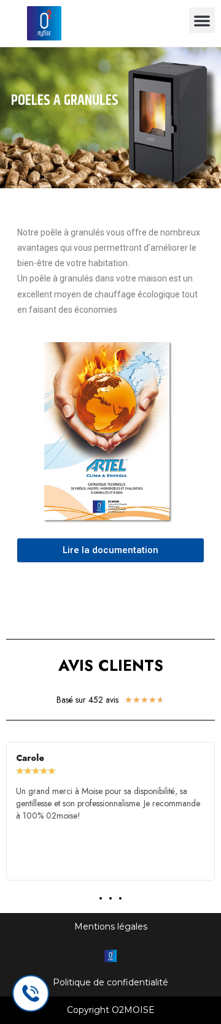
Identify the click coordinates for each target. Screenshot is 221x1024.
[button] (202, 20)
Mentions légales (110, 926)
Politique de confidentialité (110, 982)
